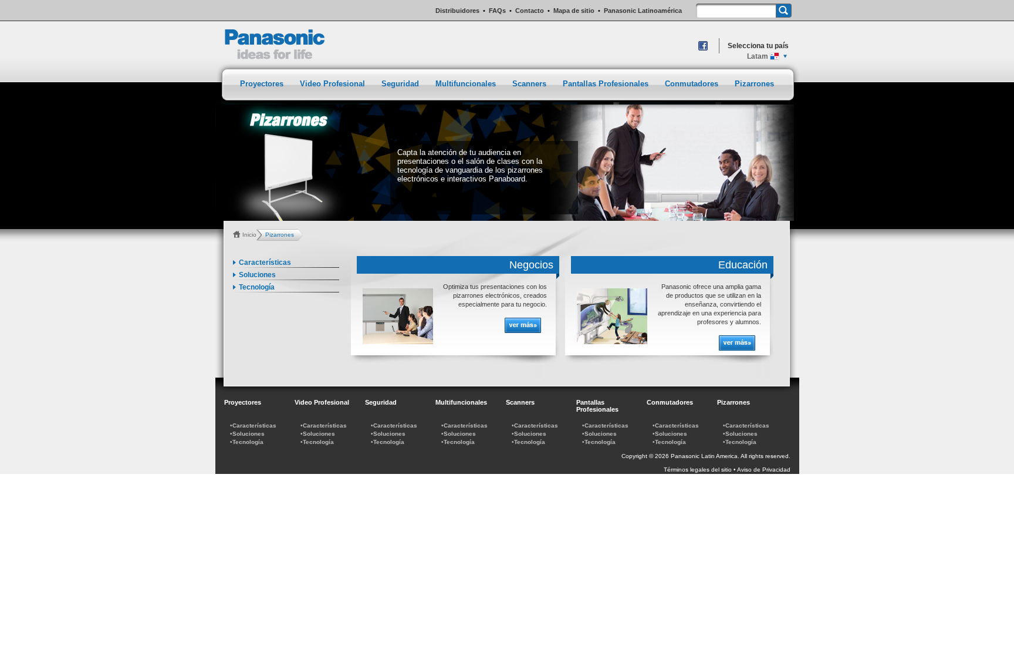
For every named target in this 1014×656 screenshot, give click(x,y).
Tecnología (257, 287)
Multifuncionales (466, 83)
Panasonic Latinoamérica (643, 10)
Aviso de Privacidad (763, 469)
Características (265, 262)
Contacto (529, 10)
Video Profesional (333, 83)
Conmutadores (693, 83)
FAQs (497, 10)
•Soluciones (247, 433)
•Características (253, 425)
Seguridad (401, 83)
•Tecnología (246, 442)
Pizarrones (754, 83)
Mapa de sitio (573, 10)
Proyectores (263, 83)
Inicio (249, 234)
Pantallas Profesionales (607, 83)
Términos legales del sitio (698, 469)
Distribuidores (457, 10)
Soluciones (257, 275)
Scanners (530, 83)
